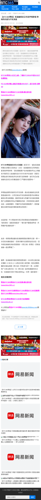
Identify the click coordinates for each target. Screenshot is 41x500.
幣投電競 (35, 7)
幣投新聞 (14, 7)
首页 (9, 13)
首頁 (2, 7)
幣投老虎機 (4, 9)
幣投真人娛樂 (26, 9)
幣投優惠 (25, 7)
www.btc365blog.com (29, 307)
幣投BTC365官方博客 (13, 490)
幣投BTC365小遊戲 (18, 13)
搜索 (32, 497)
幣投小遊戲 (15, 9)
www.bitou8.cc (17, 70)
